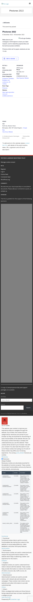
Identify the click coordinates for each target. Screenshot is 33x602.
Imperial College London (16, 293)
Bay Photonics (16, 356)
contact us (4, 191)
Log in (3, 172)
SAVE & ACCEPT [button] (6, 597)
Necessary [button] (5, 457)
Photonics (4, 88)
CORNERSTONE (16, 212)
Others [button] (4, 587)
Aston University (16, 363)
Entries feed (4, 174)
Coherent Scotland (16, 240)
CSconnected (16, 359)
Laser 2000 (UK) (16, 254)
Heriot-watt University (16, 321)
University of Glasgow (16, 285)
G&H (16, 216)
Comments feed (5, 177)
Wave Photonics (16, 324)
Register (3, 169)
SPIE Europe (16, 328)
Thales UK (16, 303)
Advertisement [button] (6, 573)
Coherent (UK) (17, 332)
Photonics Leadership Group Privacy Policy (13, 158)
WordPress (24, 413)
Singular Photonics (16, 233)
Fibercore (16, 377)
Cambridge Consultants (16, 265)
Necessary (6, 459)
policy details (20, 453)
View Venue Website (7, 132)
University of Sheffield (16, 258)
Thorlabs (16, 244)
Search (3, 404)
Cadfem (16, 349)
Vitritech (16, 381)
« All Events (6, 23)
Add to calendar (10, 58)
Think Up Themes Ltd (11, 413)
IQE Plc (16, 236)
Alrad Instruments (16, 289)
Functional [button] (5, 536)
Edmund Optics (16, 352)
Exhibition (11, 78)
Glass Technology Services (16, 310)
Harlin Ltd (16, 275)
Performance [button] (5, 548)
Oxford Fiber (16, 367)
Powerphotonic (16, 307)
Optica (16, 261)
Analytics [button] (4, 561)
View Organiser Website (22, 78)
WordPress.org (5, 179)
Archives (3, 397)
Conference (5, 78)
